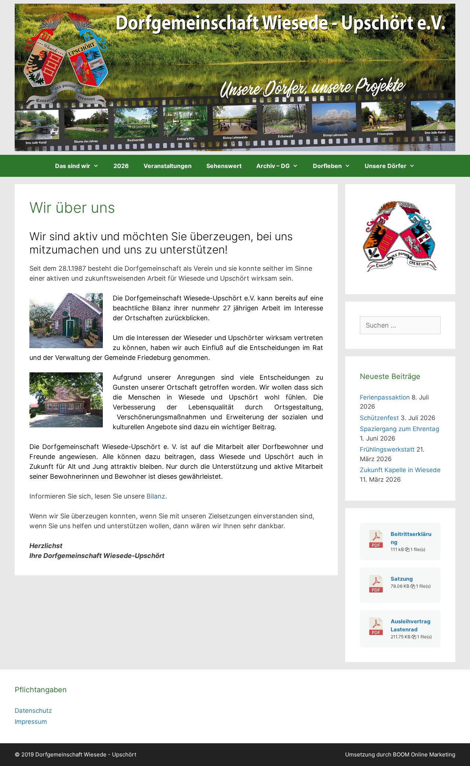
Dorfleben (327, 165)
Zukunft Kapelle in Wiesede (400, 470)
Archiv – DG (273, 165)
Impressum (31, 721)
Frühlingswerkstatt (387, 449)
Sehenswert (224, 165)
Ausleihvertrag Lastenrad (410, 625)
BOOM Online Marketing (424, 754)
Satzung (402, 579)
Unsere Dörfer (385, 165)
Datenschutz (33, 710)
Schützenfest (379, 418)
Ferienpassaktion (385, 397)
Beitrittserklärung (411, 538)
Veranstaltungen (168, 165)
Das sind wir (72, 165)
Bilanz (156, 496)
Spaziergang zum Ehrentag (399, 429)
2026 (121, 165)
